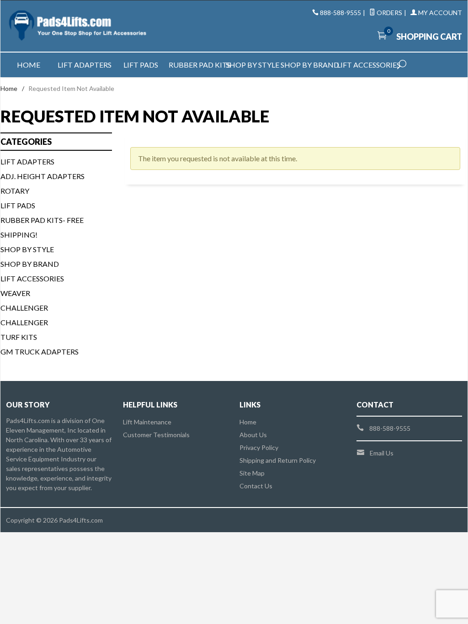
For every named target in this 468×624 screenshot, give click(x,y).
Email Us (382, 453)
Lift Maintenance (147, 422)
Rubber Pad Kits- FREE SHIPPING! (42, 227)
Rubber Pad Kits (197, 64)
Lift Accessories (365, 64)
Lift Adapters (85, 64)
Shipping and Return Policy (277, 460)
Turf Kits (18, 337)
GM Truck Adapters (39, 351)
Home (28, 64)
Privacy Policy (258, 447)
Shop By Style (27, 249)
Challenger (24, 307)
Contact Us (255, 486)
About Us (253, 435)
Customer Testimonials (156, 435)
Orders (388, 12)
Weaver (15, 293)
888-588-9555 (340, 12)
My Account (439, 12)
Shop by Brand (309, 64)
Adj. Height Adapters (42, 176)
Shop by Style (252, 64)
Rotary (14, 190)
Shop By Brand (29, 263)
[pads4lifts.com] (78, 26)
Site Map (252, 473)
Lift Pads (140, 64)
